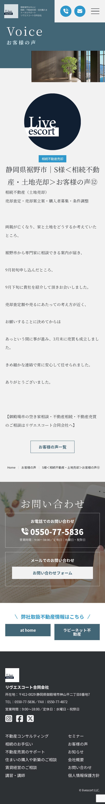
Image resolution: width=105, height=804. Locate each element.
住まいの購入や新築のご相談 (31, 759)
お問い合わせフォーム (52, 573)
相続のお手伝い (19, 744)
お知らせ (76, 752)
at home (28, 630)
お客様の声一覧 (52, 447)
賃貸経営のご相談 (21, 767)
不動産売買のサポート (25, 752)
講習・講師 (15, 775)
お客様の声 (78, 744)
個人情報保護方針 (84, 775)
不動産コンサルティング (27, 736)
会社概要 (76, 759)
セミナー (76, 736)
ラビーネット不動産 (77, 632)
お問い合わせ (80, 767)
